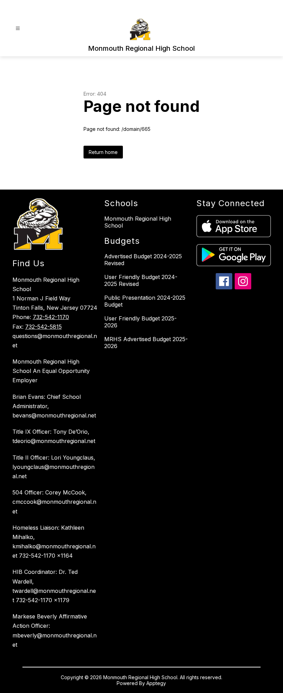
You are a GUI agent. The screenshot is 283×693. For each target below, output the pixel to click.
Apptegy (156, 683)
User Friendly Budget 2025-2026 (140, 322)
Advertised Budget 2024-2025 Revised (143, 260)
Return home (103, 152)
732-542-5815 (43, 326)
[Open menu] (18, 28)
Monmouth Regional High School (137, 222)
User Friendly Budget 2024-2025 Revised (140, 280)
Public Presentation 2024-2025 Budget (144, 301)
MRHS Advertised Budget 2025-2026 (146, 342)
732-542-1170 (51, 317)
